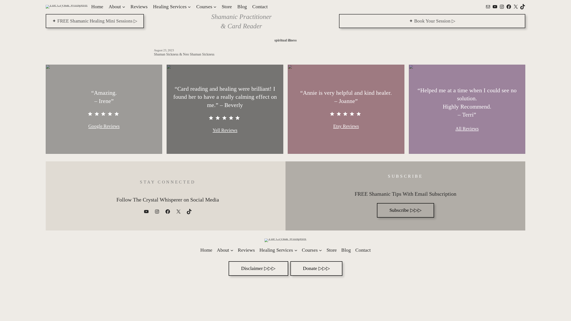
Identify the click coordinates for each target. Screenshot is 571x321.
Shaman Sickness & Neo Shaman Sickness (184, 54)
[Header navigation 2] (231, 250)
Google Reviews (104, 126)
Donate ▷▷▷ (316, 268)
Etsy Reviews (346, 126)
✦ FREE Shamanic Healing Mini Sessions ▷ (94, 21)
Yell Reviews (225, 130)
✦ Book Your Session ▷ (432, 21)
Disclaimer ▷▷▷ (258, 268)
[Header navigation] (123, 6)
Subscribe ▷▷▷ (405, 210)
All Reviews (467, 128)
